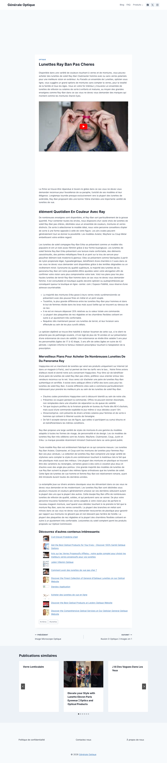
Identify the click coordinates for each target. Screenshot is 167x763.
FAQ (128, 5)
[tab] (78, 714)
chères (43, 622)
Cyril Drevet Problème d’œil (64, 537)
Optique (42, 59)
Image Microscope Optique (48, 637)
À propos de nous (135, 740)
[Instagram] (157, 5)
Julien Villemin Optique (62, 562)
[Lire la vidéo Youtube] (83, 126)
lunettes (53, 622)
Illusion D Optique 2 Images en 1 (116, 637)
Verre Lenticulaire (33, 666)
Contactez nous (83, 740)
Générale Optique (87, 754)
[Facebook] (148, 5)
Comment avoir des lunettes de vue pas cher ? (74, 570)
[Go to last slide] (23, 686)
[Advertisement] (83, 36)
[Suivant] (144, 686)
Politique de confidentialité (32, 740)
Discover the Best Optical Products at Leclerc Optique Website (81, 603)
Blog (122, 5)
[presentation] (83, 674)
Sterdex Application (60, 587)
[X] (152, 5)
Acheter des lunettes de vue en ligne (69, 595)
